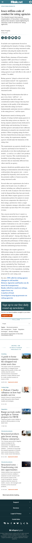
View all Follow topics (5, 523)
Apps (21, 523)
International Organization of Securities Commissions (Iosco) (12, 334)
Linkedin (8, 523)
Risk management (6, 329)
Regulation (21, 329)
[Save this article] (12, 37)
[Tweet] (2, 37)
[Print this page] (19, 37)
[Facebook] (5, 37)
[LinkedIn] (9, 37)
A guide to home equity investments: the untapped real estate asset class (10, 360)
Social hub (24, 523)
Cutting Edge (5, 387)
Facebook (11, 523)
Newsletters (14, 523)
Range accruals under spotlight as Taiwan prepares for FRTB (11, 414)
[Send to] (15, 37)
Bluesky (18, 523)
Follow (16, 320)
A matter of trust (7, 293)
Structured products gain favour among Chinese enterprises (10, 436)
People (15, 329)
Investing (3, 354)
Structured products (8, 6)
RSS (27, 523)
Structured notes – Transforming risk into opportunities (9, 467)
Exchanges (4, 331)
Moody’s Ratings (13, 331)
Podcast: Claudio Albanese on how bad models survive (11, 392)
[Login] (30, 1)
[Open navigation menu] (1, 2)
